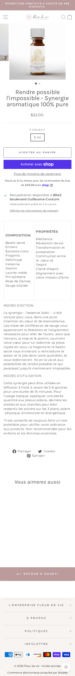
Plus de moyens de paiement (37, 174)
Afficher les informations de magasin (34, 210)
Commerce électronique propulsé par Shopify (37, 672)
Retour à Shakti (40, 573)
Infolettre (36, 644)
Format (37, 129)
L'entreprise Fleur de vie (36, 605)
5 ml (37, 137)
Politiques (36, 631)
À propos (36, 618)
